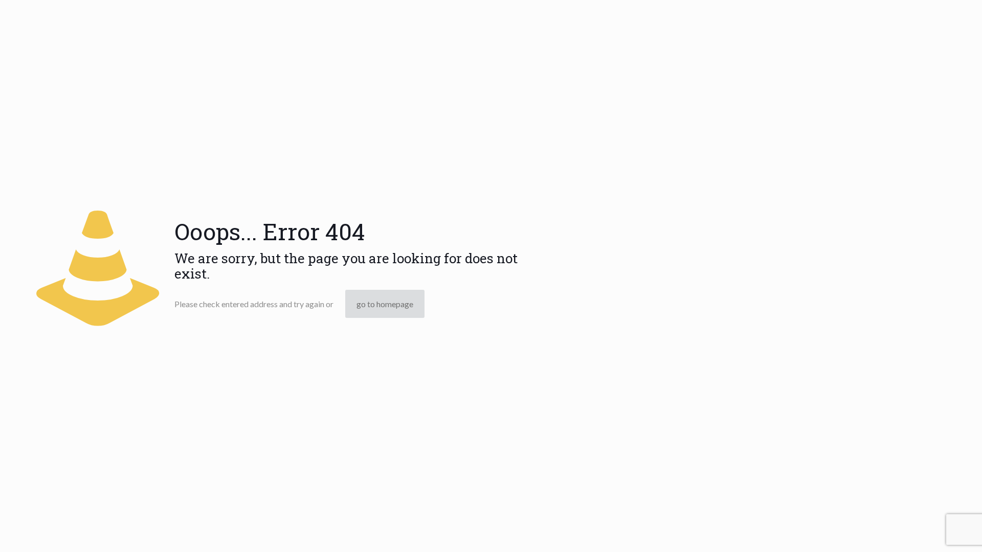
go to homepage (384, 304)
